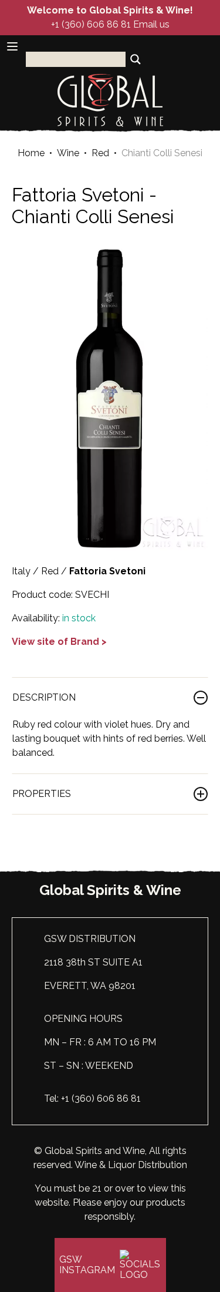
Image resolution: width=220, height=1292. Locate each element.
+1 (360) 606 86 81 (91, 24)
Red (100, 153)
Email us (151, 24)
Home (31, 153)
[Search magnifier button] (135, 59)
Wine (68, 153)
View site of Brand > (59, 641)
